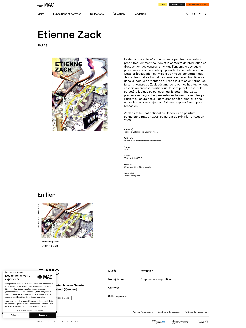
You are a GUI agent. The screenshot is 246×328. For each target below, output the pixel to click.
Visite (40, 14)
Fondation (140, 14)
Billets (163, 5)
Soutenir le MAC (177, 5)
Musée (112, 270)
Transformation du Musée (197, 5)
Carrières (113, 287)
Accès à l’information (143, 312)
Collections (97, 14)
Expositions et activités (67, 14)
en (205, 14)
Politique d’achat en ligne (197, 312)
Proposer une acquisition (156, 279)
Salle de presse (117, 296)
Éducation (119, 14)
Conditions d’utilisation (169, 312)
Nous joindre (116, 279)
